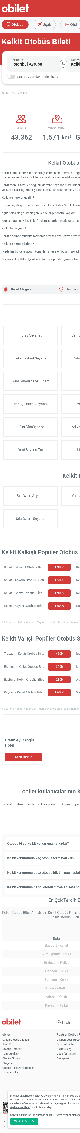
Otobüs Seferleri (12, 1049)
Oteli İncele (23, 757)
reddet (49, 1103)
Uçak (46, 24)
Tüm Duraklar (10, 1053)
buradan (40, 1115)
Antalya (31, 804)
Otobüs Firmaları (12, 1058)
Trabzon (19, 804)
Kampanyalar (10, 1072)
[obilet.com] (25, 12)
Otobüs (16, 24)
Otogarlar (7, 1063)
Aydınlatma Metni (20, 1107)
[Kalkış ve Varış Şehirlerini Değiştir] (63, 64)
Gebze (70, 804)
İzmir (60, 804)
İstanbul (7, 804)
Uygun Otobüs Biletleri (15, 1039)
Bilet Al (6, 1044)
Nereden (18, 59)
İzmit (52, 804)
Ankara (42, 804)
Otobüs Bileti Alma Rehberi (18, 1067)
